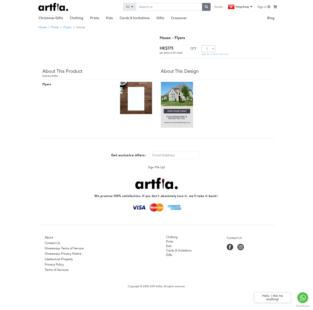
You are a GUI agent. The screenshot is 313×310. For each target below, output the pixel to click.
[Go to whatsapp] (302, 297)
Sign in (262, 7)
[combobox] (208, 48)
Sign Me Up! (156, 167)
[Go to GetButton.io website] (303, 305)
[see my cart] (275, 6)
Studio (218, 7)
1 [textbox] (207, 49)
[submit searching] (206, 7)
